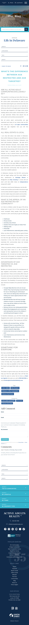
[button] (26, 29)
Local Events (20, 2)
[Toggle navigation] (26, 3)
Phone (11, 2)
